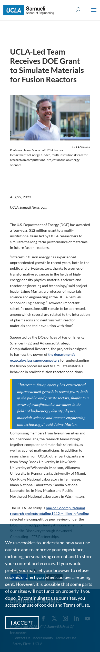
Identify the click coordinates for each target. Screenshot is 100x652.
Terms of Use (76, 605)
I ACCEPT (22, 622)
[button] (94, 13)
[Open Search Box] (78, 10)
